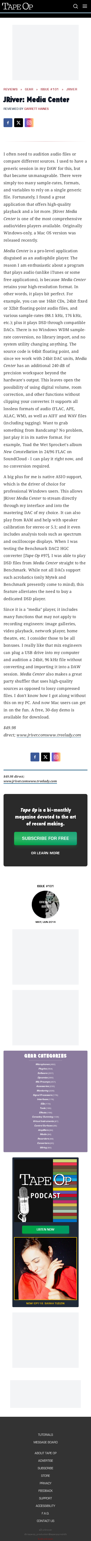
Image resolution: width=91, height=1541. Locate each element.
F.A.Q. (45, 1513)
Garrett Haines (36, 109)
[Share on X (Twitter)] (18, 122)
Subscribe (45, 1468)
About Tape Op (46, 1453)
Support (45, 1498)
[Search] (75, 6)
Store (45, 1475)
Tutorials (45, 1434)
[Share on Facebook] (8, 122)
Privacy (45, 1483)
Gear (29, 89)
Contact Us (45, 1521)
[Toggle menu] (84, 6)
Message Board (46, 1442)
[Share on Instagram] (29, 122)
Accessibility (45, 1506)
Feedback (45, 1490)
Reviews (11, 89)
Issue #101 (50, 89)
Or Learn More (45, 853)
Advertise (45, 1460)
